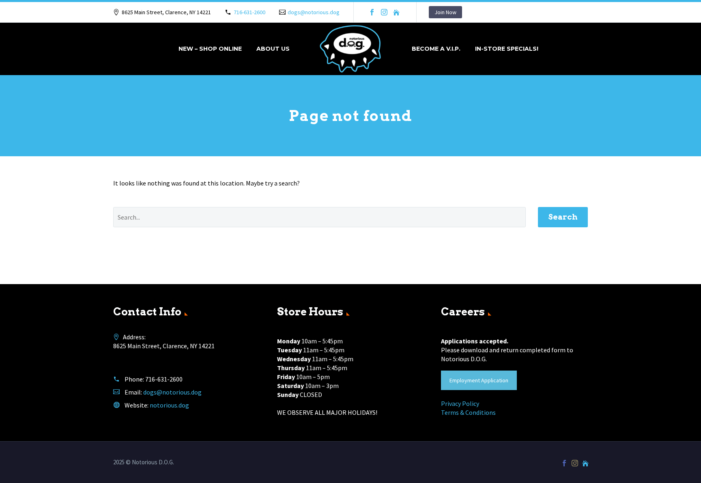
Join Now (445, 12)
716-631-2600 (249, 12)
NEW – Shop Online (210, 48)
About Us (273, 48)
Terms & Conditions (468, 412)
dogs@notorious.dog (314, 12)
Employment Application (478, 380)
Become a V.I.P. (436, 48)
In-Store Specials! (506, 48)
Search (563, 217)
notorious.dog (169, 405)
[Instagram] (384, 12)
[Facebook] (372, 12)
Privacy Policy (460, 403)
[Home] (396, 12)
